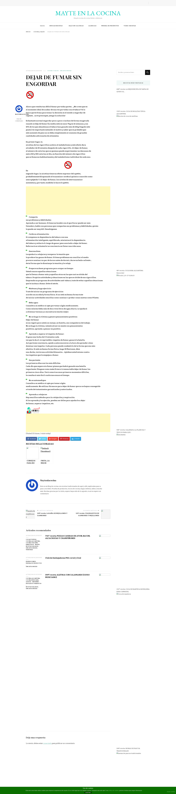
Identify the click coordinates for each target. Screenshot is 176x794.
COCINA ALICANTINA (33, 541)
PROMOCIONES (31, 561)
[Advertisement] (88, 48)
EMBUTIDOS (30, 544)
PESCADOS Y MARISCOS (33, 583)
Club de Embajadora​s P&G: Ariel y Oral (63, 558)
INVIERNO (35, 581)
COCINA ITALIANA (32, 542)
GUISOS (28, 581)
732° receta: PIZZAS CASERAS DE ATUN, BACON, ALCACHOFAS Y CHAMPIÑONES (67, 537)
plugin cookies (171, 791)
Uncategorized (66, 70)
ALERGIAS (92, 26)
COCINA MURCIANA (32, 580)
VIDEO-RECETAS (130, 26)
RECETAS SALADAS (32, 546)
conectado (47, 743)
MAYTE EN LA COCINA (88, 13)
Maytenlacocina (19, 114)
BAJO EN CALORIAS (76, 26)
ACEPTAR (88, 792)
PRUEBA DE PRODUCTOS (110, 26)
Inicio (42, 26)
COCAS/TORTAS (31, 539)
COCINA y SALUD (53, 70)
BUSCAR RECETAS (56, 26)
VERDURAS (29, 549)
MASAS (37, 544)
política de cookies (113, 790)
